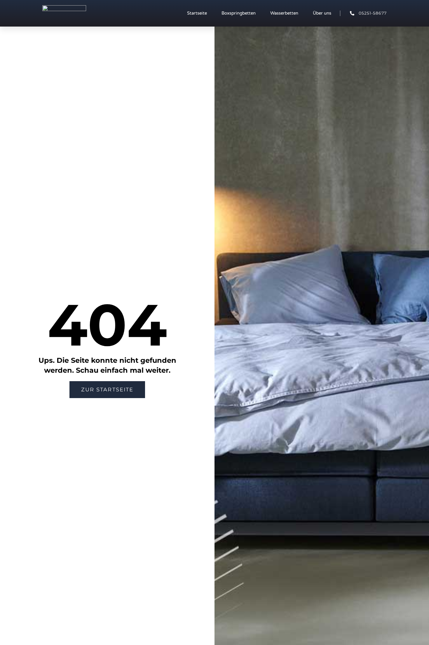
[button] (107, 389)
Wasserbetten (284, 13)
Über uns (322, 13)
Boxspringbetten (239, 13)
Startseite (197, 13)
